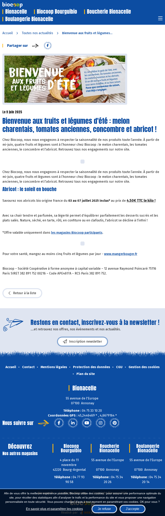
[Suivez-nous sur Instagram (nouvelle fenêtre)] (101, 423)
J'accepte (132, 509)
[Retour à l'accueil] (18, 5)
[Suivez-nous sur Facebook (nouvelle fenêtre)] (59, 423)
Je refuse (104, 509)
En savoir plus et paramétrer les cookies (54, 509)
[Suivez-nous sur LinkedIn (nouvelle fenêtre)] (73, 423)
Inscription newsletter (85, 341)
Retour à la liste (24, 293)
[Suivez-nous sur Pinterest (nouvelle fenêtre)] (114, 423)
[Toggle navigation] (160, 19)
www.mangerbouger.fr (120, 254)
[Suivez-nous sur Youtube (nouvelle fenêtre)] (87, 423)
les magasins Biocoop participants (76, 232)
